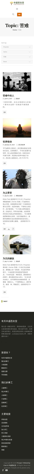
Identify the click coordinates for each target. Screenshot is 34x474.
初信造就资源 (6, 443)
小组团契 (4, 365)
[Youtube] (6, 470)
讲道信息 (4, 419)
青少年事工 (5, 392)
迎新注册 (4, 371)
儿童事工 (4, 388)
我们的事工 (5, 361)
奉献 (19, 14)
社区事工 (4, 406)
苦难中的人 (8, 95)
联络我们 (4, 446)
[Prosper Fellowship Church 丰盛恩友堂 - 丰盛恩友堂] (17, 3)
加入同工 (4, 429)
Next (5, 301)
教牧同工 (4, 368)
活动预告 (4, 423)
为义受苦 (7, 192)
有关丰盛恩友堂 (6, 358)
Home (15, 30)
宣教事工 (4, 402)
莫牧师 (18, 98)
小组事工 (4, 395)
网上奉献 (4, 342)
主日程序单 (5, 426)
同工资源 (4, 433)
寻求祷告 (4, 375)
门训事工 (4, 399)
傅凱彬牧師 (19, 196)
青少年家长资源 (6, 440)
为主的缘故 (8, 258)
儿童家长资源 (6, 436)
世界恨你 (7, 141)
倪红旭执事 (21, 145)
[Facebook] (2, 470)
